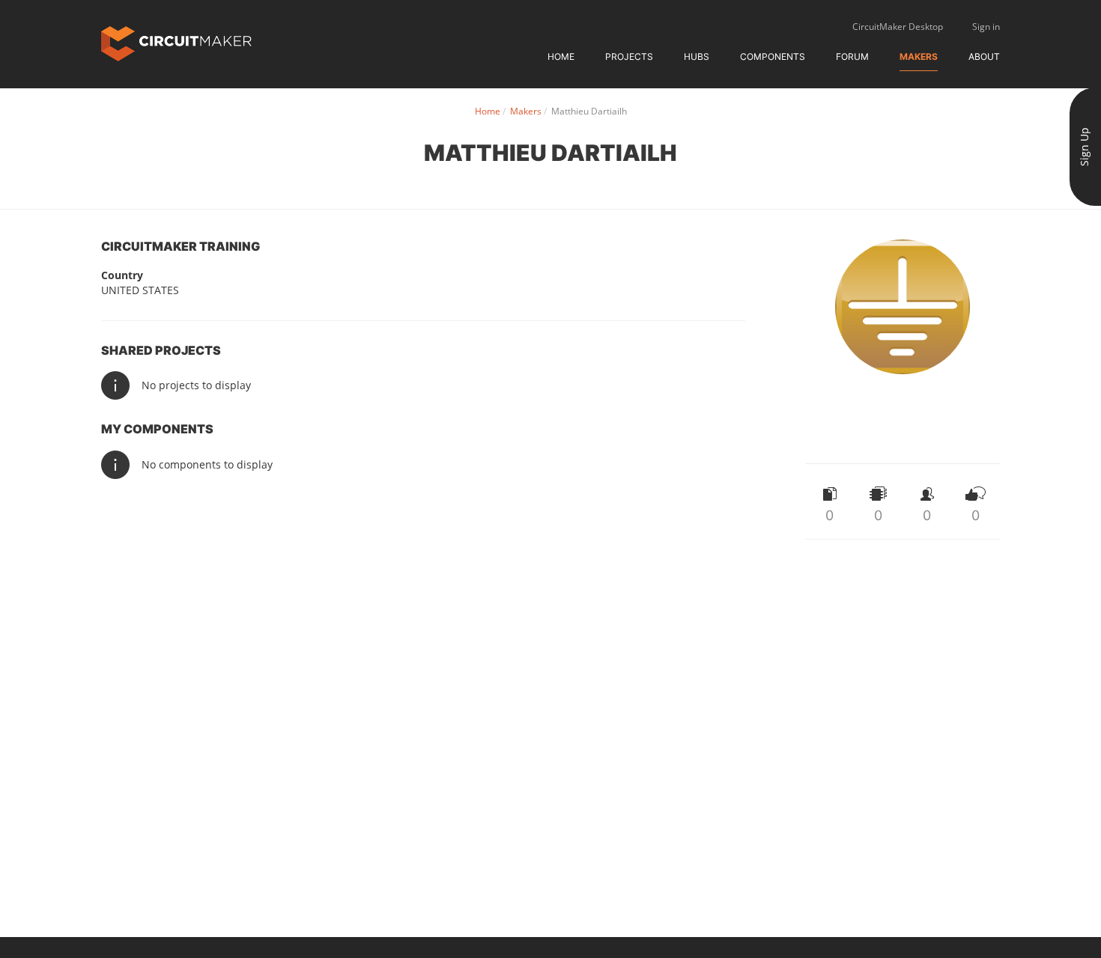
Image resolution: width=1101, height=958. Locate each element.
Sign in (986, 26)
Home (561, 56)
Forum (852, 56)
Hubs (696, 56)
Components (772, 56)
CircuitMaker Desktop (897, 26)
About (984, 56)
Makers (919, 56)
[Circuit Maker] (176, 42)
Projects (629, 56)
